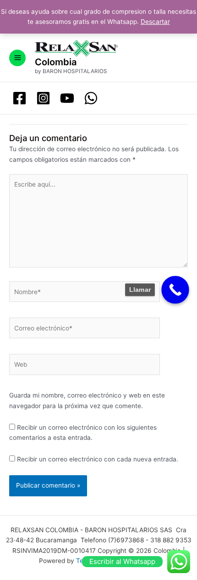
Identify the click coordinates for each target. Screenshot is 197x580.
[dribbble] (91, 98)
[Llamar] (175, 290)
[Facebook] (19, 98)
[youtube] (67, 98)
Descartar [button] (155, 21)
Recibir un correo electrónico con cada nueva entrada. (97, 459)
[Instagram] (43, 98)
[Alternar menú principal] (17, 58)
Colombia (56, 62)
